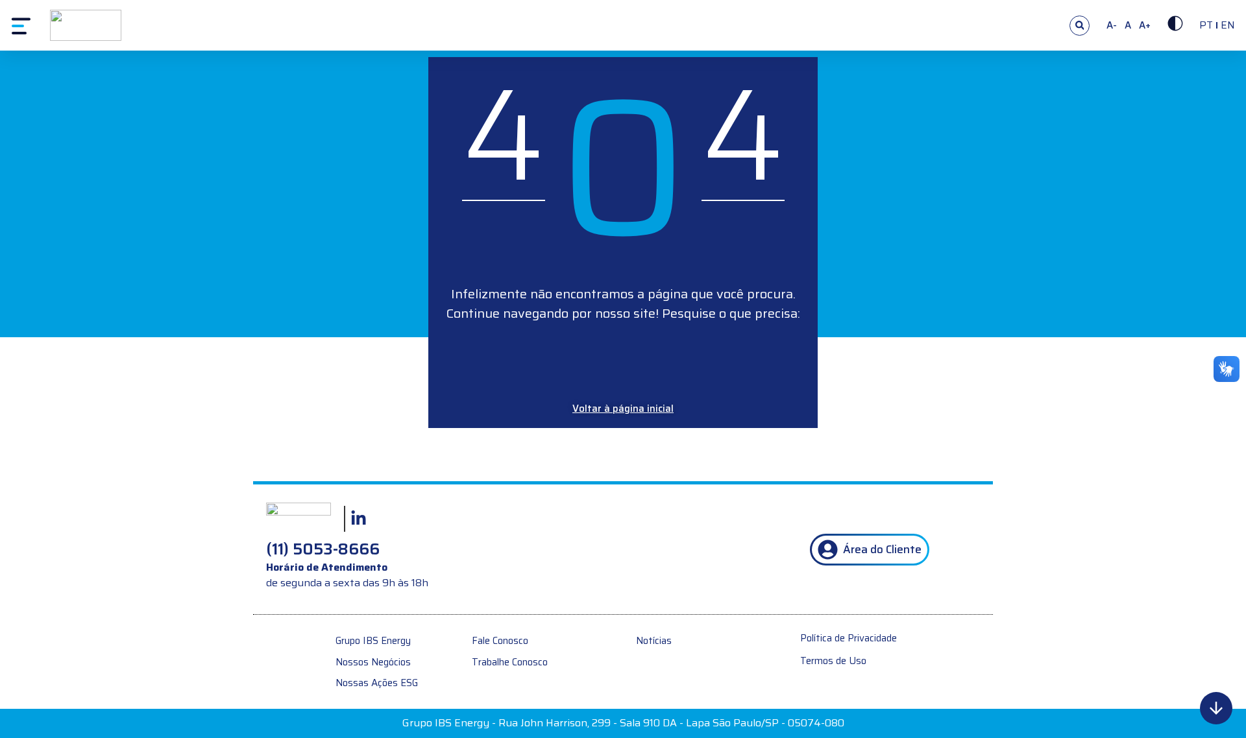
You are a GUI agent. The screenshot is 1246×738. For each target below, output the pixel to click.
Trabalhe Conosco (510, 662)
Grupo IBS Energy (373, 641)
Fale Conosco (500, 641)
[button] (1079, 26)
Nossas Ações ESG (377, 683)
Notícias (654, 641)
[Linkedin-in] (358, 519)
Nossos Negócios (373, 662)
